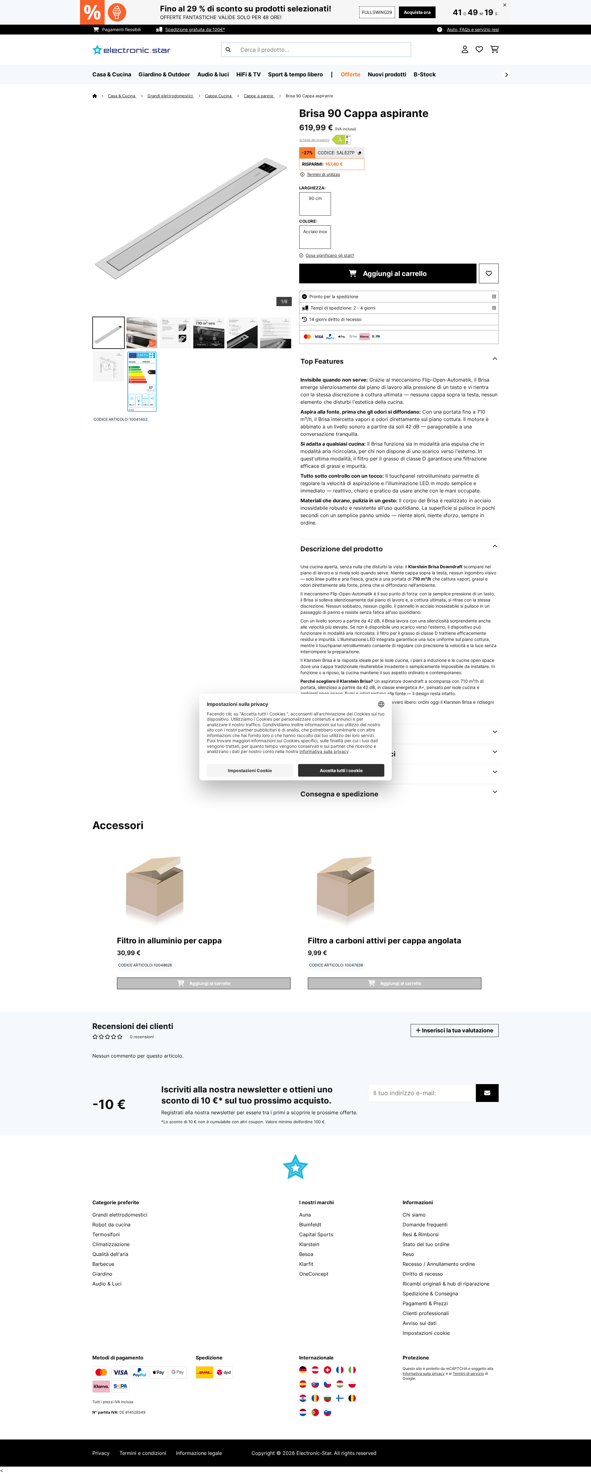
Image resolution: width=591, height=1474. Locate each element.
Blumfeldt (310, 1224)
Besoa (306, 1254)
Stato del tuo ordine (426, 1244)
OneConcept (313, 1274)
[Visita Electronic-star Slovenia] (327, 1412)
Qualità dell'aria (110, 1254)
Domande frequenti (425, 1224)
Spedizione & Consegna (430, 1293)
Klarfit (306, 1264)
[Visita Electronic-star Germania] (303, 1370)
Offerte (350, 74)
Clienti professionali (426, 1313)
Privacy (101, 1453)
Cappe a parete (259, 95)
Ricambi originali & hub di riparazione (446, 1284)
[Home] (100, 95)
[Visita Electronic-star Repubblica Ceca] (327, 1384)
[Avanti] (506, 74)
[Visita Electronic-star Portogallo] (315, 1412)
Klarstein (309, 1244)
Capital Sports (316, 1234)
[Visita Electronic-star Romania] (315, 1398)
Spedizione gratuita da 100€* (195, 29)
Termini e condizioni (142, 1453)
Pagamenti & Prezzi (425, 1303)
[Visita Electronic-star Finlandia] (340, 1398)
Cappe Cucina (219, 95)
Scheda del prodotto (314, 140)
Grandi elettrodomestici (170, 95)
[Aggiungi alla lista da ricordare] (489, 273)
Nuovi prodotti (387, 74)
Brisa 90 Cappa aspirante (309, 95)
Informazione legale (199, 1453)
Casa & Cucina (122, 95)
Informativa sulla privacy (424, 1373)
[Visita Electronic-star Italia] (352, 1370)
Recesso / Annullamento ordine (439, 1264)
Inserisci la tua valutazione (457, 1030)
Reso (408, 1254)
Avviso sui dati (419, 1323)
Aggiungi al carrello (394, 273)
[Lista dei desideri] (479, 49)
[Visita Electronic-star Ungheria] (340, 1384)
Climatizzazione (111, 1244)
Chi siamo (414, 1215)
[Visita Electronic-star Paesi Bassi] (303, 1412)
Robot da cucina (111, 1224)
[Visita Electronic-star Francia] (340, 1370)
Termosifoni (106, 1234)
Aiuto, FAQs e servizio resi (473, 29)
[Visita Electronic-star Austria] (315, 1370)
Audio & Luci (107, 1284)
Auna (305, 1215)
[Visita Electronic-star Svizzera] (327, 1370)
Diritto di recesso (423, 1274)
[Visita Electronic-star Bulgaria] (327, 1398)
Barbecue (103, 1264)
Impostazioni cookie (426, 1333)
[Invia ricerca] (228, 49)
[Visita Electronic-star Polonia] (352, 1384)
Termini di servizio (468, 1373)
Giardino (102, 1274)
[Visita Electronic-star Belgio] (352, 1398)
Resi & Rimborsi (421, 1234)
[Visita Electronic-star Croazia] (303, 1398)
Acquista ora (417, 12)
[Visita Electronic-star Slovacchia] (315, 1384)
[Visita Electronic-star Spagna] (303, 1384)
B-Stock (425, 74)
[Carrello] (494, 49)
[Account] (465, 49)
